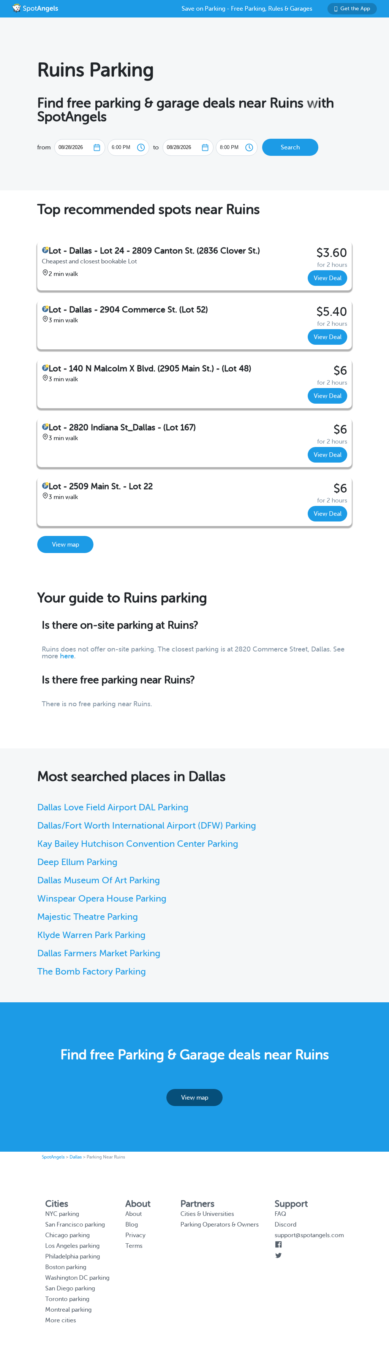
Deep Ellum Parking (77, 862)
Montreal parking (68, 1309)
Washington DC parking (77, 1277)
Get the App (355, 8)
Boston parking (65, 1267)
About (133, 1214)
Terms (133, 1246)
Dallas (76, 1157)
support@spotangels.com (309, 1235)
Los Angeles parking (72, 1246)
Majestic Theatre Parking (87, 917)
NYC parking (62, 1214)
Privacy (135, 1235)
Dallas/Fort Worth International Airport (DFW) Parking (146, 826)
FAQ (280, 1214)
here (67, 656)
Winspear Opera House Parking (101, 899)
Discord (285, 1224)
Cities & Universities (207, 1214)
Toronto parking (67, 1299)
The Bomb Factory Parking (91, 972)
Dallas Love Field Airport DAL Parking (112, 807)
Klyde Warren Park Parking (91, 935)
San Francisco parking (75, 1224)
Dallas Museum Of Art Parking (98, 880)
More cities (60, 1320)
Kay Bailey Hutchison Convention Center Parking (137, 844)
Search (290, 147)
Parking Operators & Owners (219, 1224)
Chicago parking (67, 1235)
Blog (131, 1224)
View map (65, 544)
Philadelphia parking (72, 1256)
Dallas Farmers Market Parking (98, 953)
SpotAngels (53, 1157)
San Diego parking (70, 1288)
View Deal (328, 278)
